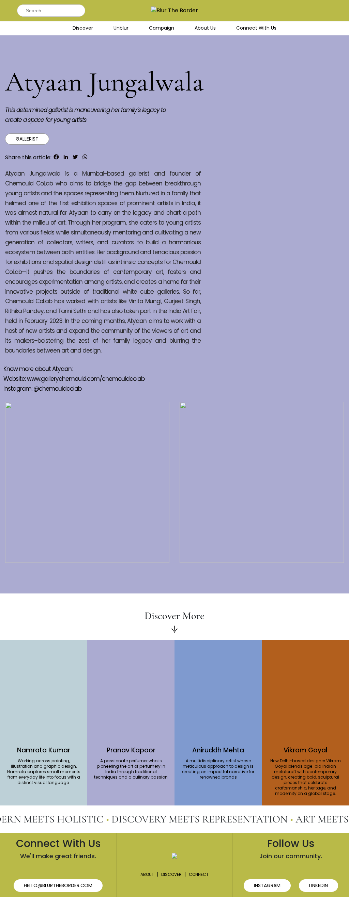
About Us (205, 28)
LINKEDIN (318, 885)
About (147, 874)
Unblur (120, 28)
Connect (199, 874)
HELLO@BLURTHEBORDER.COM (58, 885)
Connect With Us (256, 28)
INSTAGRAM (267, 885)
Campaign (161, 28)
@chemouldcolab (57, 389)
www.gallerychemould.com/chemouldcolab (86, 379)
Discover (83, 28)
